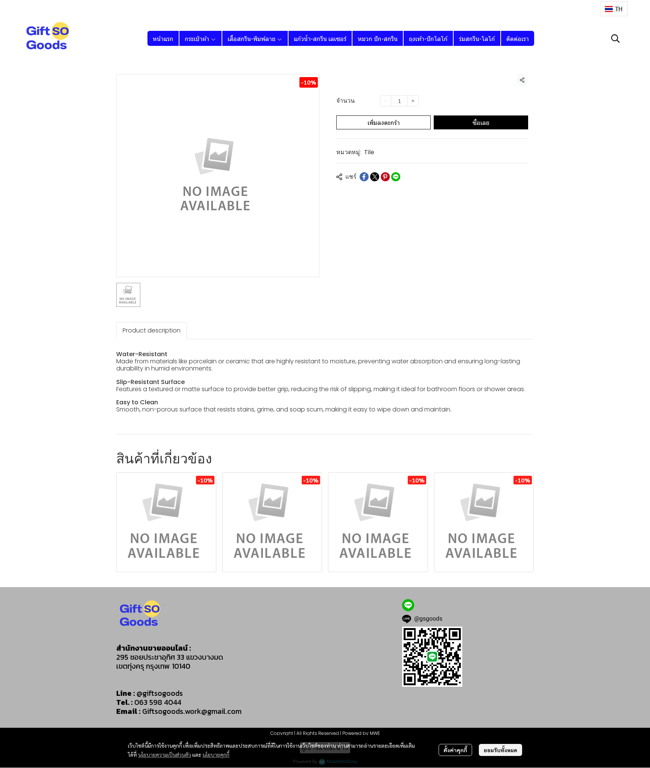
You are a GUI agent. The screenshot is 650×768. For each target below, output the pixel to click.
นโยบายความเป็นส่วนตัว (164, 754)
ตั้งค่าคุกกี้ (455, 750)
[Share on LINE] (395, 176)
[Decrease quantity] (385, 101)
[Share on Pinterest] (385, 176)
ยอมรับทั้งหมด (500, 750)
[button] (613, 9)
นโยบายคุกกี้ (215, 754)
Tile (369, 152)
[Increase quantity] (413, 101)
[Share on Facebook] (364, 176)
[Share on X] (374, 176)
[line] (408, 605)
